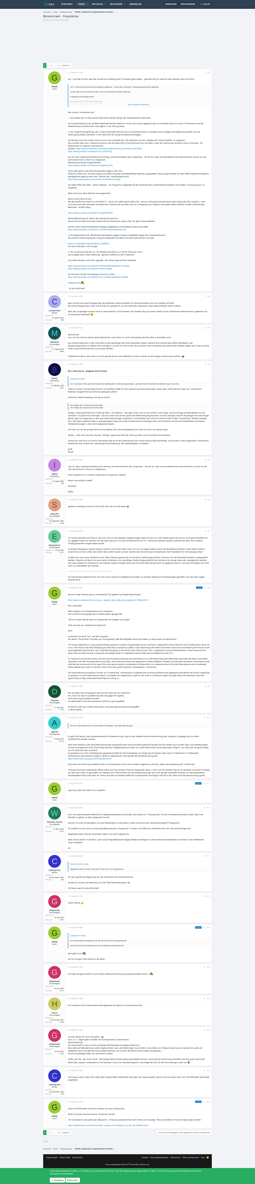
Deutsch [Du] (77, 1157)
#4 (209, 364)
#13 (208, 856)
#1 (209, 72)
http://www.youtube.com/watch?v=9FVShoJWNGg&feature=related (98, 265)
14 (58, 65)
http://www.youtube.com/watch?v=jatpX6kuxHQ (90, 165)
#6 (209, 499)
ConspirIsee (54, 310)
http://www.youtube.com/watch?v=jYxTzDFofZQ (90, 151)
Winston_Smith (54, 822)
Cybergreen (55, 870)
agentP (54, 731)
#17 (208, 998)
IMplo (55, 473)
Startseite (67, 4)
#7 (209, 531)
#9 (209, 686)
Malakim (54, 342)
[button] (87, 4)
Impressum (135, 4)
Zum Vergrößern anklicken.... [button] (139, 104)
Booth (55, 378)
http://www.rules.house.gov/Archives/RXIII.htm (90, 758)
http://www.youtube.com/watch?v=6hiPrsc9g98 (90, 268)
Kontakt (145, 1157)
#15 (208, 927)
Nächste (65, 65)
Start (203, 1157)
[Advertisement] (127, 41)
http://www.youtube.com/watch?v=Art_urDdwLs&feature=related (98, 277)
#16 (208, 967)
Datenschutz (175, 1157)
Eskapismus (54, 545)
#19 (208, 1070)
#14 (208, 896)
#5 (209, 460)
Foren (81, 4)
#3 (209, 328)
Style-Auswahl (51, 1157)
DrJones (54, 700)
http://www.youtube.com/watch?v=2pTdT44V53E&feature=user (97, 229)
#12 (208, 808)
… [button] (54, 65)
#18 (208, 1030)
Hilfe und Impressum (190, 1157)
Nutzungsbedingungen (159, 1157)
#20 (208, 1102)
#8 (209, 588)
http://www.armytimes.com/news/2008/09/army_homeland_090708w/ (109, 148)
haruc (55, 1012)
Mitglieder (116, 4)
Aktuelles (97, 4)
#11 (208, 783)
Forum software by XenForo (127, 1164)
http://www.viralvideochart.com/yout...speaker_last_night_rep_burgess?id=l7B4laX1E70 (108, 600)
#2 (209, 296)
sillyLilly (54, 513)
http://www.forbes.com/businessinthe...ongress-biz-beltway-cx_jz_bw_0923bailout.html (108, 1125)
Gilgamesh (54, 910)
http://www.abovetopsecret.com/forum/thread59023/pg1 (94, 179)
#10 (208, 717)
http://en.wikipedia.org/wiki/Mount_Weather (88, 243)
